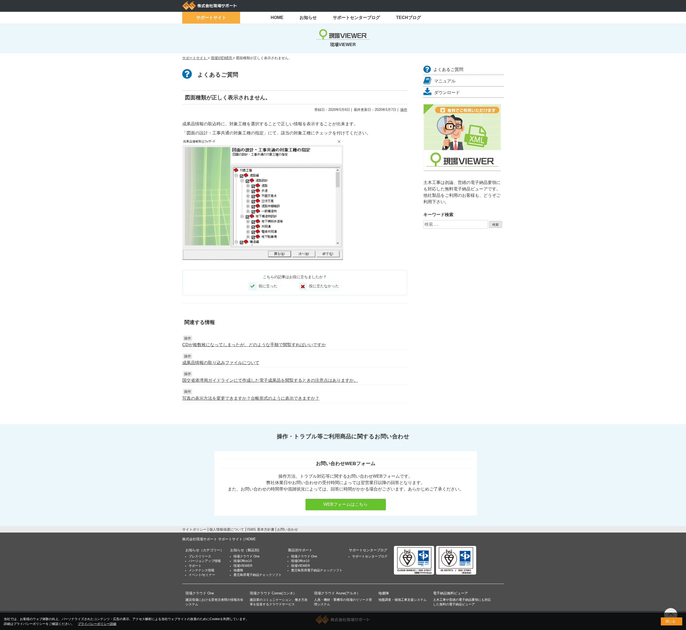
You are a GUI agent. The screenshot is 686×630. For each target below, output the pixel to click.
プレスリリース (200, 556)
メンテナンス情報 (201, 570)
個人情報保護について (226, 529)
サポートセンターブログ (356, 17)
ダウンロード (447, 92)
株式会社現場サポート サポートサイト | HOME (219, 539)
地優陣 (238, 570)
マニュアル (445, 81)
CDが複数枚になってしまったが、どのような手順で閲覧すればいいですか (254, 344)
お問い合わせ (287, 529)
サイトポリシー (194, 529)
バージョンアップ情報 (205, 561)
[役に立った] (252, 286)
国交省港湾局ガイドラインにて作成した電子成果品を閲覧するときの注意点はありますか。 (270, 380)
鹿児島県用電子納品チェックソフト (316, 570)
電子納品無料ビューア (450, 593)
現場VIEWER (242, 565)
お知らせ (308, 17)
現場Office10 (242, 561)
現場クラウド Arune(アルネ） (337, 593)
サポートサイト (211, 17)
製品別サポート (300, 550)
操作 (403, 110)
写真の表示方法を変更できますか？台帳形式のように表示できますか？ (250, 398)
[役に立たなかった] (303, 286)
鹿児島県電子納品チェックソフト (257, 574)
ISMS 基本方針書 (260, 529)
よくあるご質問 (448, 69)
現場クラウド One (246, 556)
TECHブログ (408, 17)
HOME (277, 17)
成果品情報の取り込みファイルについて (220, 362)
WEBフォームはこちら (345, 504)
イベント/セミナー (202, 574)
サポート (195, 565)
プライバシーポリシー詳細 (97, 624)
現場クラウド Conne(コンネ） (273, 593)
